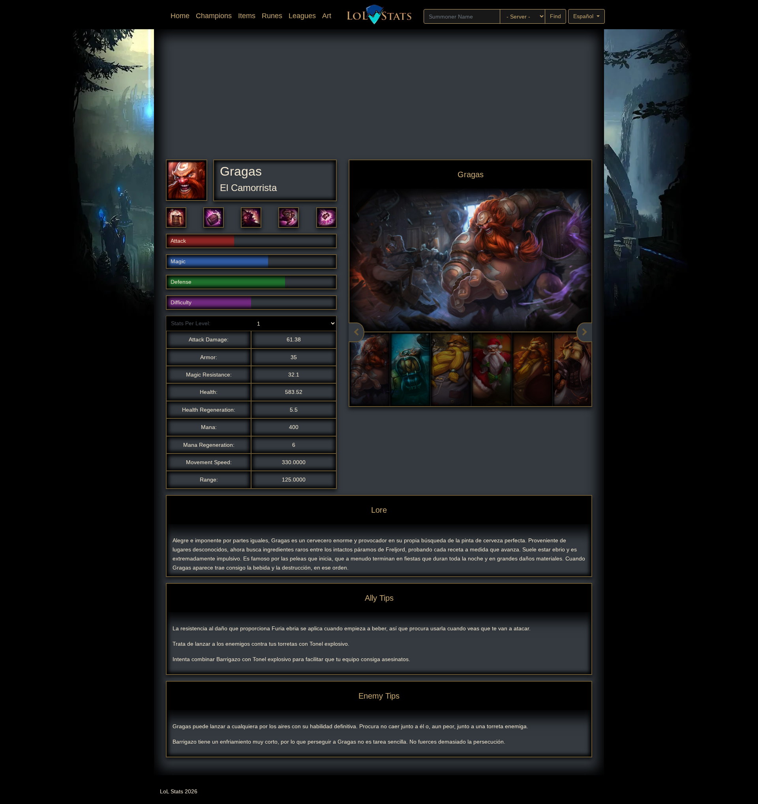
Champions (214, 16)
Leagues (302, 16)
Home (182, 15)
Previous (356, 332)
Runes (272, 16)
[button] (176, 217)
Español (584, 16)
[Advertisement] (403, 100)
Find (555, 16)
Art (326, 16)
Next (584, 332)
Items (246, 16)
